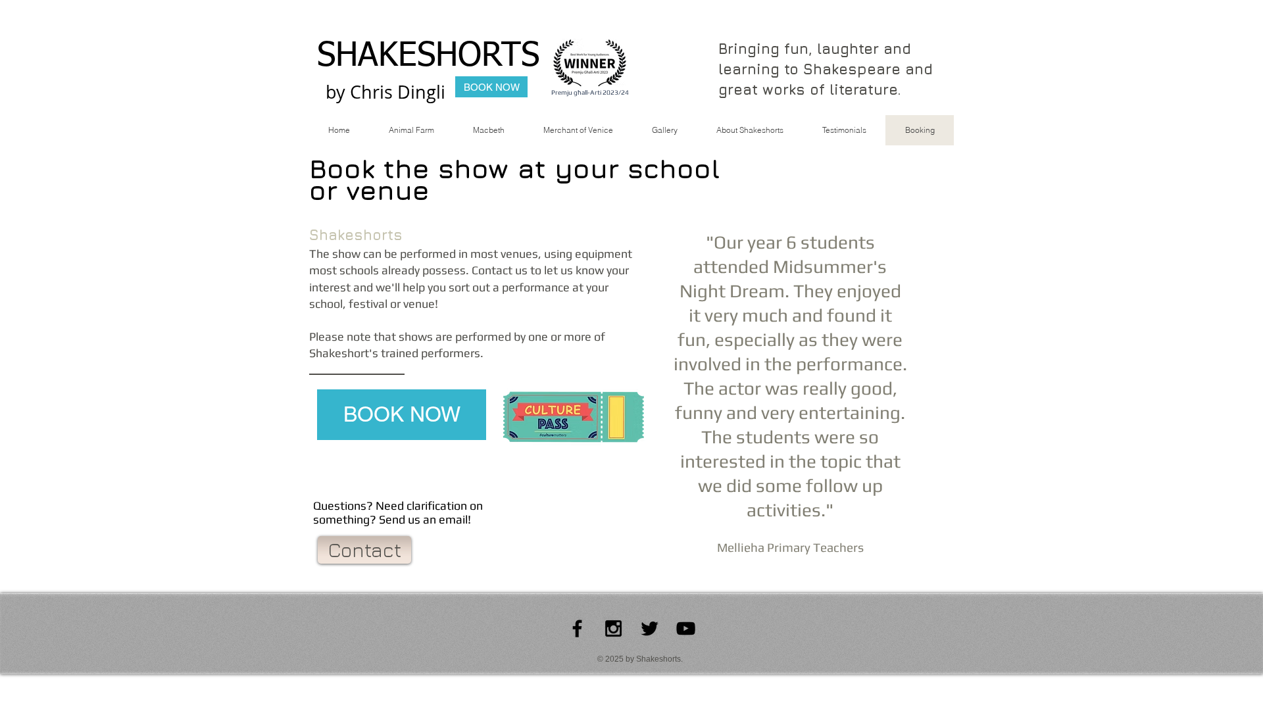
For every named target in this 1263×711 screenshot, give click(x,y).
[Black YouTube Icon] (685, 628)
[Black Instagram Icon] (613, 628)
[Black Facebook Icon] (577, 628)
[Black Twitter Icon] (649, 628)
